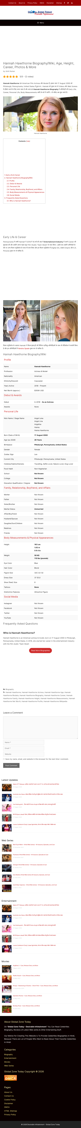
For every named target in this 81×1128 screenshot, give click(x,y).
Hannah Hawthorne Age (54, 692)
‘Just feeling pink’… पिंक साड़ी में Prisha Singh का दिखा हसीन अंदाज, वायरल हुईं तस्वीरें (34, 804)
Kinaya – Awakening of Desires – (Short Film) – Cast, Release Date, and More (35, 985)
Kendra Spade (23, 348)
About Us (22, 3)
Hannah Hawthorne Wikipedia (55, 701)
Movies (7, 1062)
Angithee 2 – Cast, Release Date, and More (25, 965)
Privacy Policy (32, 3)
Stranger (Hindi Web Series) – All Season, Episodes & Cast (30, 864)
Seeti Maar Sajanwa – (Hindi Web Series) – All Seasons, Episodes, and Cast (35, 885)
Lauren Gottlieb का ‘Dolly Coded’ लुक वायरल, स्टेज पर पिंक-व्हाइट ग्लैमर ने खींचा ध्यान (34, 824)
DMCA (42, 3)
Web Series (9, 1066)
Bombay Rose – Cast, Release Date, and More (26, 1006)
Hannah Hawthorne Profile (32, 701)
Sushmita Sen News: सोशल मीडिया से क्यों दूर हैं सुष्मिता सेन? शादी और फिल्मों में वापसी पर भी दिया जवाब (38, 794)
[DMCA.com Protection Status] (10, 1080)
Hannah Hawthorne (13, 692)
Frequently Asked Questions (16, 198)
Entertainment (10, 1058)
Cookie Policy (10, 1100)
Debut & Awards (14, 184)
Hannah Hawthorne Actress (33, 692)
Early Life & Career (12, 175)
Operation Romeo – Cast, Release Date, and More (27, 995)
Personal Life (13, 186)
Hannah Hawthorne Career (54, 695)
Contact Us (12, 3)
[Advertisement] (40, 42)
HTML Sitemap (10, 1111)
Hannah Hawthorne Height (29, 698)
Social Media (13, 195)
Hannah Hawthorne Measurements (54, 698)
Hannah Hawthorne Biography (31, 695)
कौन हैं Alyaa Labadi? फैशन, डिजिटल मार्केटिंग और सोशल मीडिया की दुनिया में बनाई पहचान (34, 814)
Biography (10, 689)
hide (28, 141)
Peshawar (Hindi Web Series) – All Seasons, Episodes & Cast (30, 854)
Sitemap (59, 3)
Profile (10, 181)
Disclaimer (50, 3)
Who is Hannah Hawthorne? (19, 201)
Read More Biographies (40, 650)
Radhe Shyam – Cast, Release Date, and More (26, 975)
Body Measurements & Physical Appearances (25, 192)
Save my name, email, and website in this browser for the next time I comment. (37, 759)
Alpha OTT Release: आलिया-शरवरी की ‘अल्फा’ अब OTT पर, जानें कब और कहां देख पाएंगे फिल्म (36, 784)
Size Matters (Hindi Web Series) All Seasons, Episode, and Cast (31, 875)
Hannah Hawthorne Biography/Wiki (18, 178)
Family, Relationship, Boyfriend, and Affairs (24, 189)
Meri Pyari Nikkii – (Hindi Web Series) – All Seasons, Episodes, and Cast (34, 844)
